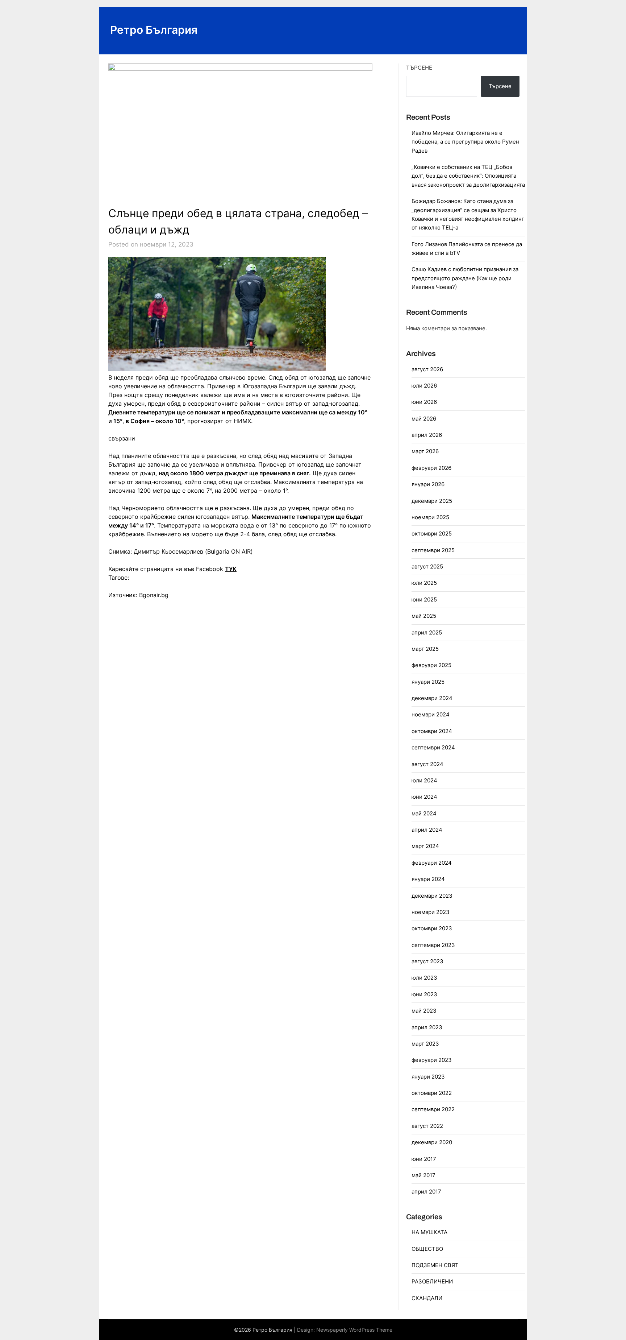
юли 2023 (424, 977)
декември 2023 (432, 895)
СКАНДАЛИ (427, 1298)
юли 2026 (424, 385)
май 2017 (423, 1175)
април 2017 (426, 1191)
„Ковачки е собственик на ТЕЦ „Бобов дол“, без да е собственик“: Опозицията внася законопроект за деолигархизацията (468, 176)
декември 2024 (432, 698)
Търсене (419, 67)
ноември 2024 (431, 714)
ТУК (231, 568)
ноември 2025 (430, 517)
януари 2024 (428, 879)
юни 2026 (424, 401)
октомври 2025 (432, 533)
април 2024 (427, 829)
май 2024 (424, 813)
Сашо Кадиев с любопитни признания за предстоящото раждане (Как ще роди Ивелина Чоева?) (465, 278)
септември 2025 (433, 550)
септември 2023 (433, 945)
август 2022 (427, 1125)
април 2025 (427, 632)
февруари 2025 (431, 665)
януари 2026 (428, 484)
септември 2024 (433, 747)
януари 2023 (428, 1076)
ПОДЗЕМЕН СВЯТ (435, 1265)
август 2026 (427, 369)
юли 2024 (424, 780)
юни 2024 (424, 796)
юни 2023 (424, 994)
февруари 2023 (432, 1059)
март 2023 (425, 1043)
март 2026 (425, 451)
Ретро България (153, 29)
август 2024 (427, 764)
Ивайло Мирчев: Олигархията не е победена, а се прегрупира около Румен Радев (465, 141)
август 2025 (427, 566)
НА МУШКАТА (429, 1232)
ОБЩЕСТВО (427, 1248)
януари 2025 (428, 681)
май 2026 (424, 418)
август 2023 (427, 961)
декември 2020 (432, 1142)
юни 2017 (424, 1158)
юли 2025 (424, 582)
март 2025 (425, 648)
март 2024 (425, 846)
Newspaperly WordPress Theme (354, 1330)
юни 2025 (424, 599)
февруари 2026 (431, 467)
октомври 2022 (432, 1092)
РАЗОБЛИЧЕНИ (432, 1281)
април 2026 (427, 434)
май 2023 (424, 1010)
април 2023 (427, 1027)
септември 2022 (433, 1109)
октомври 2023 (432, 928)
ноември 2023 (431, 912)
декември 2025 (432, 500)
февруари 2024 (432, 862)
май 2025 (424, 615)
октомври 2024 (432, 731)
